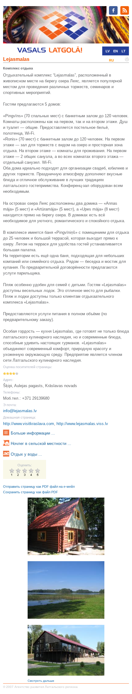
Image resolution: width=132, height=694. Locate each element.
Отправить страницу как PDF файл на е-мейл (39, 486)
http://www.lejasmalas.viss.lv (82, 423)
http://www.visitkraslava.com (28, 423)
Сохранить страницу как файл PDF (30, 492)
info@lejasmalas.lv (20, 411)
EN (115, 51)
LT (124, 51)
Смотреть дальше (41, 680)
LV (108, 51)
